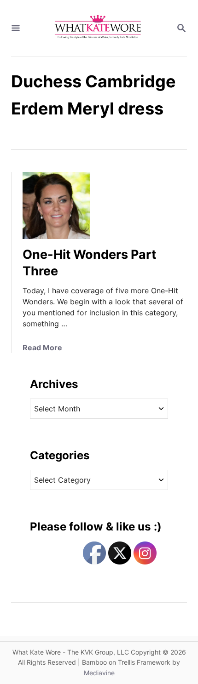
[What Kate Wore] (98, 28)
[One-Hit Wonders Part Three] (56, 205)
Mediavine (99, 673)
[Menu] (15, 28)
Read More (42, 347)
